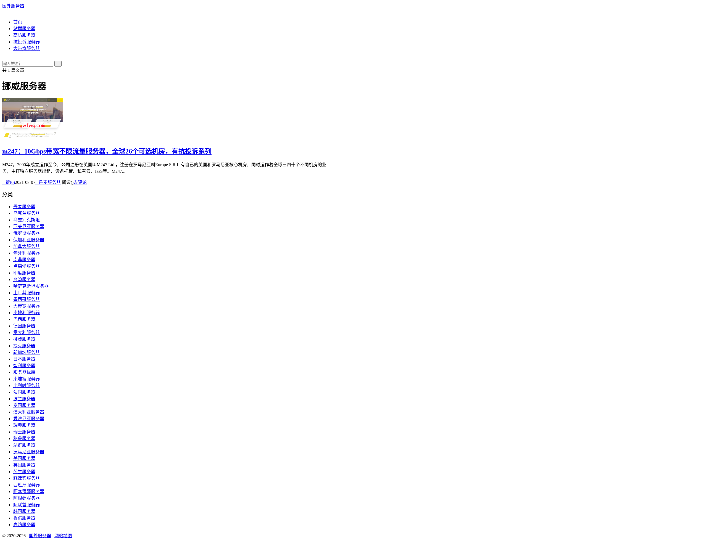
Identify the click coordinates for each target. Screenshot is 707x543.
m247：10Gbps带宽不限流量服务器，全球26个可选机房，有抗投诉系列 (107, 151)
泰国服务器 (24, 405)
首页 (17, 22)
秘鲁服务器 (24, 438)
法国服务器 (24, 392)
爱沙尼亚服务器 (28, 418)
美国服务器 (24, 458)
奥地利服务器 (26, 312)
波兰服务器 (24, 398)
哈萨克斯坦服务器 (31, 286)
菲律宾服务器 (26, 478)
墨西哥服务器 (26, 299)
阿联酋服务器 (26, 504)
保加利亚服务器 (28, 239)
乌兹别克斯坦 (26, 220)
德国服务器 (24, 326)
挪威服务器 (24, 339)
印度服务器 (24, 273)
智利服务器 (24, 365)
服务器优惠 (24, 372)
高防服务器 (24, 35)
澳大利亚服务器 (28, 412)
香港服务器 (24, 518)
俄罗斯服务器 (26, 233)
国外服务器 (13, 6)
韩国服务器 (24, 511)
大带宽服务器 (26, 48)
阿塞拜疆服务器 (28, 491)
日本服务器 (24, 359)
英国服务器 (24, 465)
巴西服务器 (24, 319)
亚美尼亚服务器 (28, 226)
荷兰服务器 (24, 471)
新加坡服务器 (26, 352)
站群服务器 (24, 28)
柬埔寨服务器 (26, 379)
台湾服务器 (24, 279)
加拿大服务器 (26, 246)
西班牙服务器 (26, 485)
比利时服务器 (26, 385)
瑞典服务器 (24, 425)
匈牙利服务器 (26, 253)
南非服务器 (24, 259)
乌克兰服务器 (26, 213)
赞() (8, 182)
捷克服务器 (24, 345)
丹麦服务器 (48, 182)
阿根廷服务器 (26, 498)
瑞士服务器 (24, 432)
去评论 (80, 182)
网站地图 (63, 535)
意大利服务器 (26, 332)
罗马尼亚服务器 (28, 451)
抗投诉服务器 (26, 41)
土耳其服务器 (26, 292)
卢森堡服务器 (26, 266)
